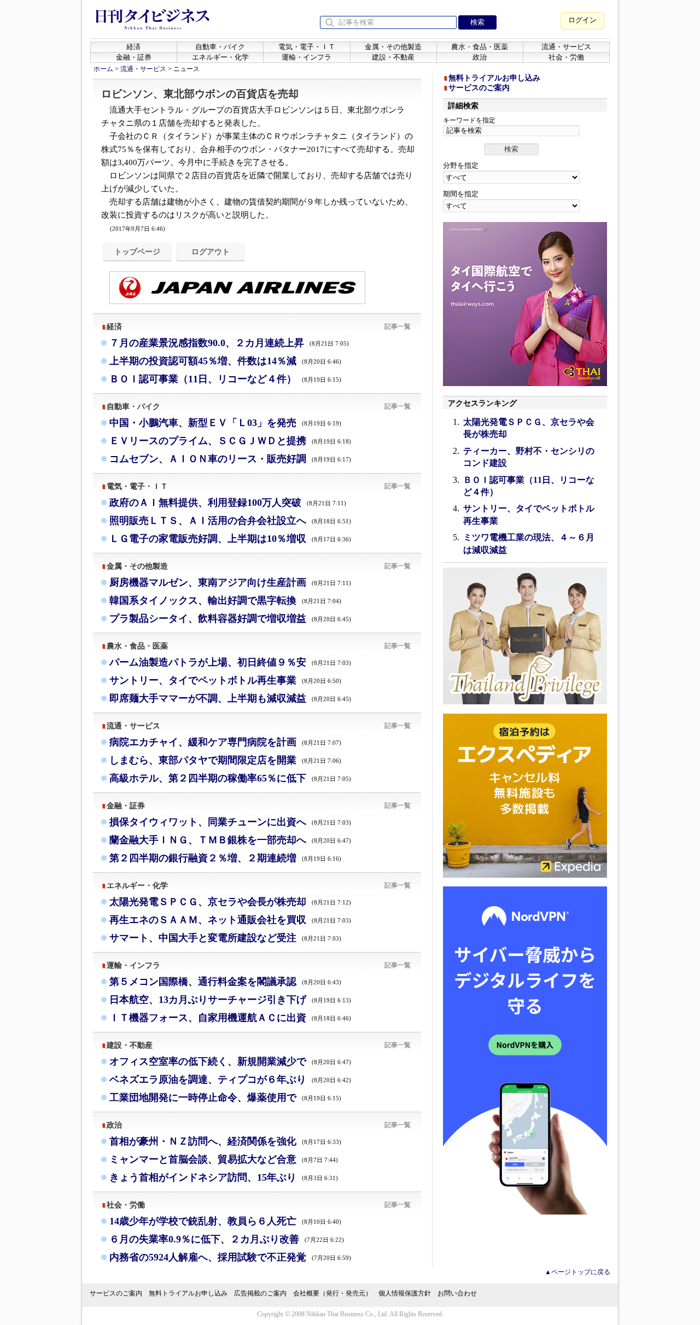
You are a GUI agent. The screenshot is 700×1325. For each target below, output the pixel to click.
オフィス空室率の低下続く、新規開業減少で (230, 1061)
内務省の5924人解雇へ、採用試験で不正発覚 (230, 1257)
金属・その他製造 (393, 47)
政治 (479, 57)
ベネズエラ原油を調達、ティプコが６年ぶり (230, 1079)
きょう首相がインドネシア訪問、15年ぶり (223, 1177)
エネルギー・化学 (220, 57)
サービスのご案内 (479, 88)
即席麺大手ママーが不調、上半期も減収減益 (230, 698)
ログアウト (210, 251)
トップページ (137, 251)
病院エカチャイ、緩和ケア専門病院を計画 (225, 742)
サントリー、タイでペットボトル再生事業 (225, 680)
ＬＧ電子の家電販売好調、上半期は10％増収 (230, 538)
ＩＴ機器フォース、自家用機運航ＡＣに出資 (230, 1017)
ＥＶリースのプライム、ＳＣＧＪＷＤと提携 (230, 440)
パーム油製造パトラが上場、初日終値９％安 (230, 662)
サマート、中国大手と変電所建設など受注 (225, 937)
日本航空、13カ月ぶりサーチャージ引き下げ (230, 999)
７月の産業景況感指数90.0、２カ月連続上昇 (229, 342)
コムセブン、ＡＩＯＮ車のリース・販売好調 (230, 458)
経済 (133, 47)
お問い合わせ (457, 1293)
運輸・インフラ (306, 57)
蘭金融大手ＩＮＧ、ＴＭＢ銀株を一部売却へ (230, 839)
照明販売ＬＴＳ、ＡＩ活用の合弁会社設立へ (230, 520)
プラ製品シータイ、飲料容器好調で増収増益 (230, 618)
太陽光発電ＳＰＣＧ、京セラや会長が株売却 (230, 901)
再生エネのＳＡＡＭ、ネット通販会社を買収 (230, 919)
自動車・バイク (220, 47)
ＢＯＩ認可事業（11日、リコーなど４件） (225, 378)
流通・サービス (566, 47)
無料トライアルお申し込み (494, 78)
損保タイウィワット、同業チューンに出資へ (230, 821)
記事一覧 (397, 326)
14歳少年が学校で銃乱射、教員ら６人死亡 (225, 1221)
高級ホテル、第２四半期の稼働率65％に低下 (230, 778)
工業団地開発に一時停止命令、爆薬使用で (225, 1097)
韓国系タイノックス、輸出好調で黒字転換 (225, 600)
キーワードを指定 (469, 120)
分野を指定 (461, 165)
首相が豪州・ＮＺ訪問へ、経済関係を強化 (225, 1141)
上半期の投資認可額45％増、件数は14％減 (225, 360)
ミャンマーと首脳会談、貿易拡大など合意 (223, 1159)
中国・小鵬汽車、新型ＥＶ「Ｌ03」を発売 (225, 422)
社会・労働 (566, 57)
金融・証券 (133, 57)
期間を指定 (461, 194)
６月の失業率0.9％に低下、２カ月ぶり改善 (226, 1239)
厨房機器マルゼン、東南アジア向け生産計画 (230, 582)
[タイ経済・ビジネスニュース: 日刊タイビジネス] (152, 27)
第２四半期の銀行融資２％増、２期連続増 (225, 858)
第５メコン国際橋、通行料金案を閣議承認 (225, 981)
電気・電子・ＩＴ (306, 47)
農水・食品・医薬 (479, 47)
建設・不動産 (393, 57)
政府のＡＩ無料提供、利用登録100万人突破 (227, 502)
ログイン (582, 20)
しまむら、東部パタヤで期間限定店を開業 (225, 760)
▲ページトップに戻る (577, 1272)
